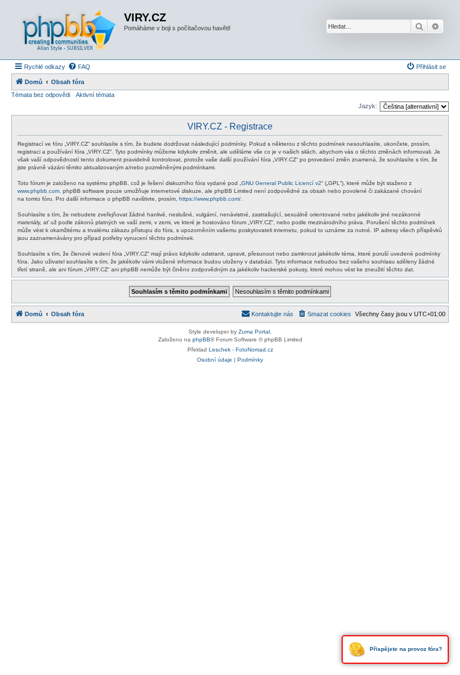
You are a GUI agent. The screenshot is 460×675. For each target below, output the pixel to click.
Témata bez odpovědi (40, 94)
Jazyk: (367, 106)
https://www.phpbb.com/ (210, 199)
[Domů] (69, 30)
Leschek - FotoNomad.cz (241, 349)
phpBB (201, 339)
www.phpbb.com (38, 191)
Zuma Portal (254, 332)
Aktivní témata (95, 94)
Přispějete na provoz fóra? (405, 649)
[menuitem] (79, 66)
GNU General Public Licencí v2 (281, 183)
